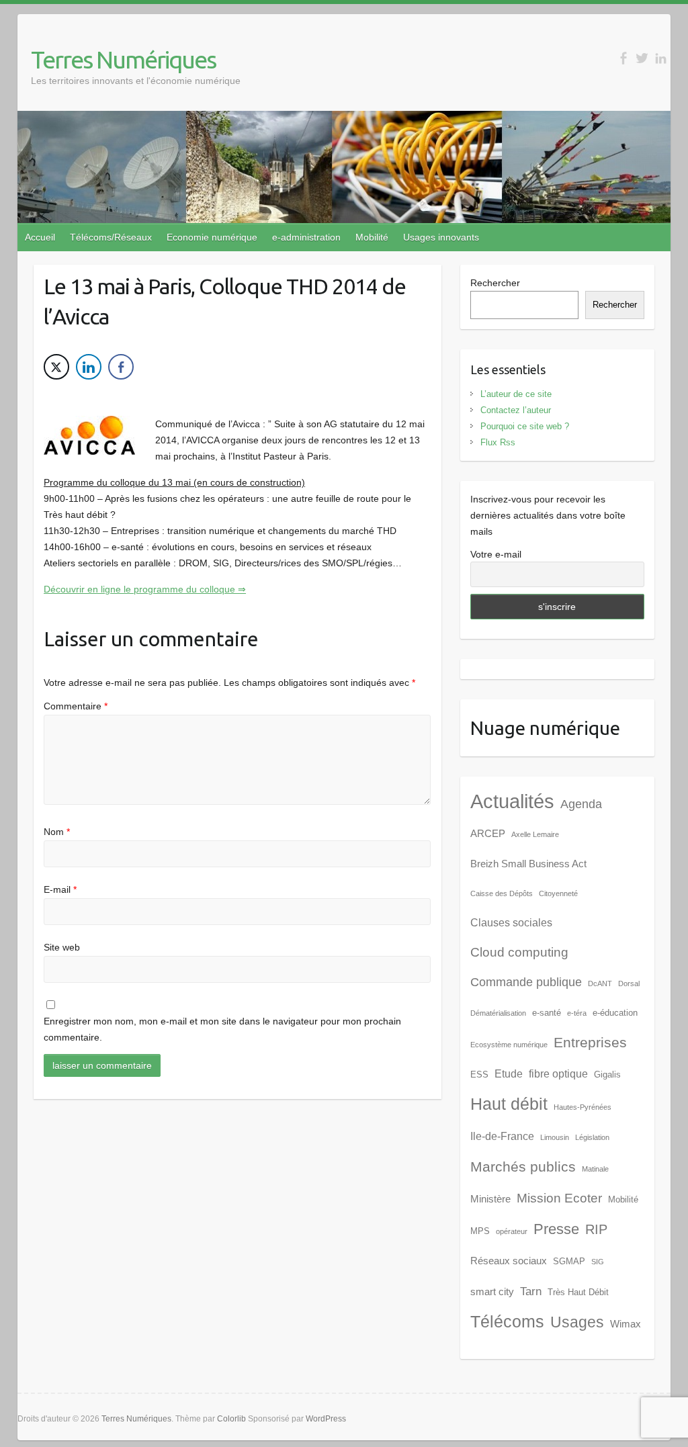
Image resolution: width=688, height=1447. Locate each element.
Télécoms (507, 1322)
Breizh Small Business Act (528, 864)
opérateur (511, 1231)
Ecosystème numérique (509, 1045)
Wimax (625, 1324)
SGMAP (569, 1261)
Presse (556, 1229)
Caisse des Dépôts (501, 893)
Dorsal (629, 983)
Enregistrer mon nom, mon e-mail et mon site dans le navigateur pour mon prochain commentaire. (222, 1029)
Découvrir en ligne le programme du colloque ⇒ (145, 589)
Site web (62, 947)
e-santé (546, 1013)
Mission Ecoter (559, 1198)
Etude (508, 1074)
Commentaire (76, 706)
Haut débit (509, 1104)
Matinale (595, 1169)
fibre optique (558, 1074)
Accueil (40, 237)
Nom (57, 831)
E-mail (60, 889)
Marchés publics (523, 1167)
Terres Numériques (123, 59)
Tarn (531, 1291)
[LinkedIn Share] (88, 367)
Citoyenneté (558, 893)
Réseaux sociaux (508, 1261)
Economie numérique (212, 237)
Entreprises (590, 1043)
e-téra (577, 1013)
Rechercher (495, 282)
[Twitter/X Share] (56, 367)
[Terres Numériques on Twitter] (642, 58)
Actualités (512, 801)
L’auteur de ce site (516, 394)
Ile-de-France (502, 1136)
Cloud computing (519, 952)
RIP (596, 1229)
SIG (597, 1262)
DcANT (600, 983)
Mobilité (371, 237)
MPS (480, 1231)
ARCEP (487, 833)
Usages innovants (441, 237)
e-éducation (615, 1013)
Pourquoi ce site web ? (524, 426)
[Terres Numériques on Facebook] (623, 58)
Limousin (554, 1137)
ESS (479, 1074)
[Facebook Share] (121, 367)
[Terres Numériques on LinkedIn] (661, 58)
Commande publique (526, 982)
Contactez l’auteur (515, 410)
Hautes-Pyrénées (582, 1107)
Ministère (490, 1199)
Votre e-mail (495, 554)
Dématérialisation (498, 1013)
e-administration (306, 237)
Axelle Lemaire (535, 834)
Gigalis (607, 1074)
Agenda (581, 804)
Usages (577, 1322)
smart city (492, 1291)
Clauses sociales (511, 922)
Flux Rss (497, 442)
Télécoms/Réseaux (111, 237)
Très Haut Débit (578, 1292)
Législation (592, 1137)
